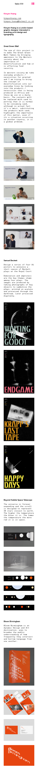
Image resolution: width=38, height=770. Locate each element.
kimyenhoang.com (12, 18)
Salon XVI (19, 4)
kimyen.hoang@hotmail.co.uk (19, 21)
